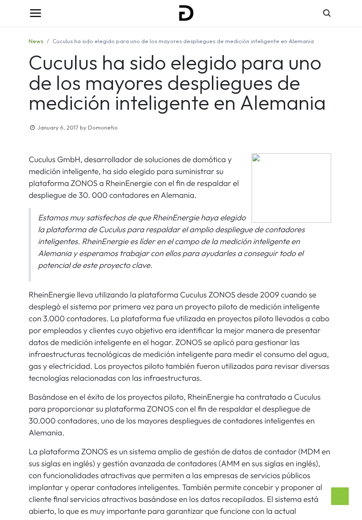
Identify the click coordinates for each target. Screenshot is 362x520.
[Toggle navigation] (35, 13)
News (36, 41)
